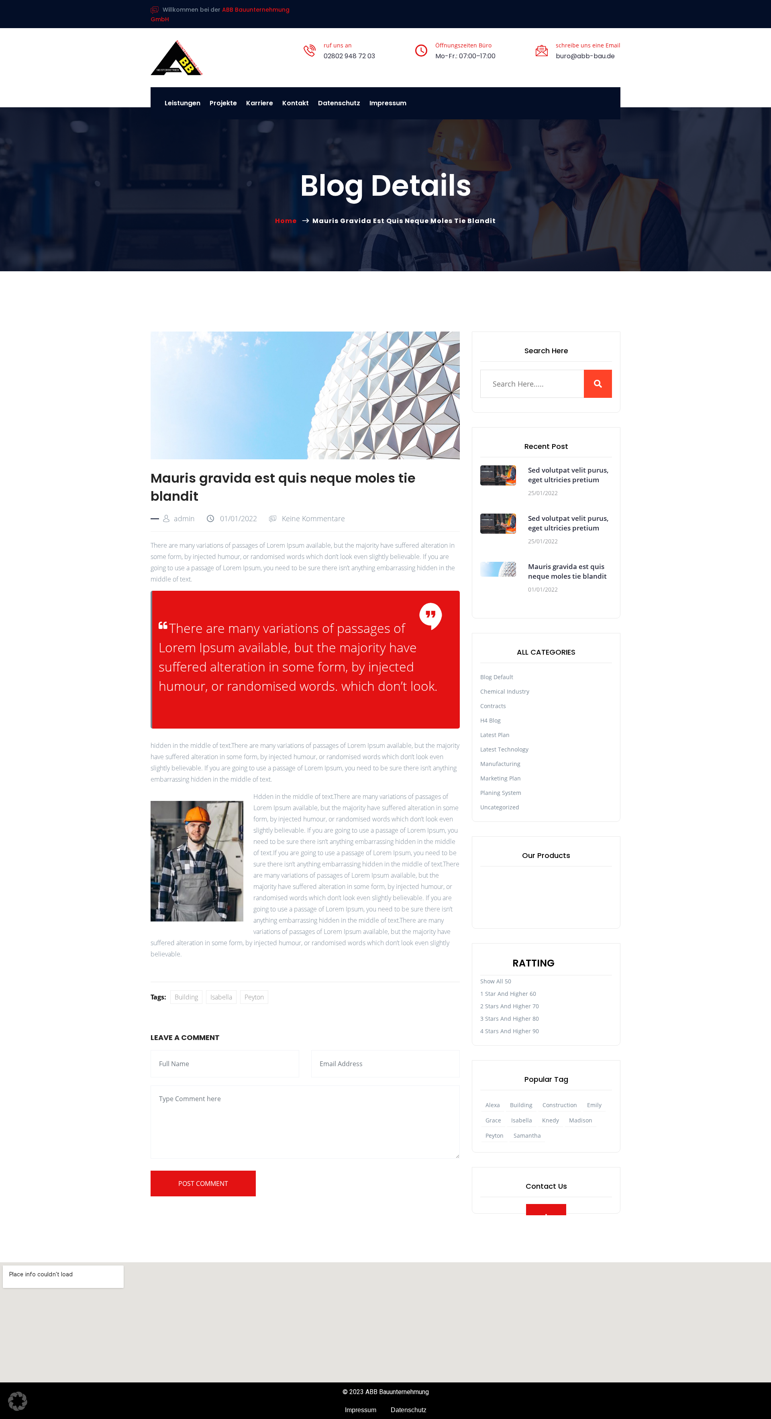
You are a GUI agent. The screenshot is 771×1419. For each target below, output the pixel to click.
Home (287, 220)
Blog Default (496, 677)
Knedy (550, 1120)
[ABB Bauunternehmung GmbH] (177, 57)
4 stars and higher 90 (509, 1031)
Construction (560, 1105)
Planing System (500, 793)
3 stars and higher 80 (509, 1018)
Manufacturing (500, 764)
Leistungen (182, 103)
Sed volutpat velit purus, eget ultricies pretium (568, 474)
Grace (493, 1120)
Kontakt (295, 103)
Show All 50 (495, 981)
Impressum (387, 103)
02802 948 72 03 (349, 56)
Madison (580, 1120)
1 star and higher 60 (508, 993)
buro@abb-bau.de (585, 56)
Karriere (259, 103)
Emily (594, 1105)
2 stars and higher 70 (509, 1006)
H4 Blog (490, 720)
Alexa (492, 1105)
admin (184, 518)
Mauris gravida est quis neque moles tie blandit (567, 571)
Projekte (223, 103)
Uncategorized (499, 807)
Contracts (493, 706)
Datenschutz (339, 103)
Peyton (254, 997)
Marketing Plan (500, 778)
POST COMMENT (203, 1183)
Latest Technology (504, 749)
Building (186, 997)
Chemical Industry (504, 691)
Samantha (527, 1135)
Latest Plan (495, 735)
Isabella (221, 997)
